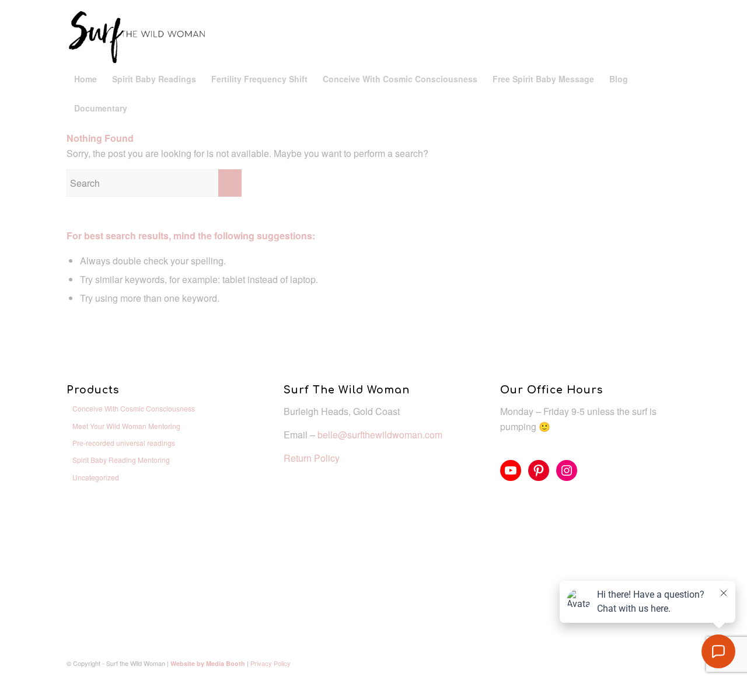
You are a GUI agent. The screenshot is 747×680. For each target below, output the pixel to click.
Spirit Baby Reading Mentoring (121, 460)
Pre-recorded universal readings (123, 443)
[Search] (673, 108)
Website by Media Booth (207, 663)
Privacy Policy (270, 663)
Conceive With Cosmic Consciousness (133, 408)
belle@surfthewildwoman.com (379, 434)
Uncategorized (95, 477)
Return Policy (312, 458)
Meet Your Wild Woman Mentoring (126, 426)
